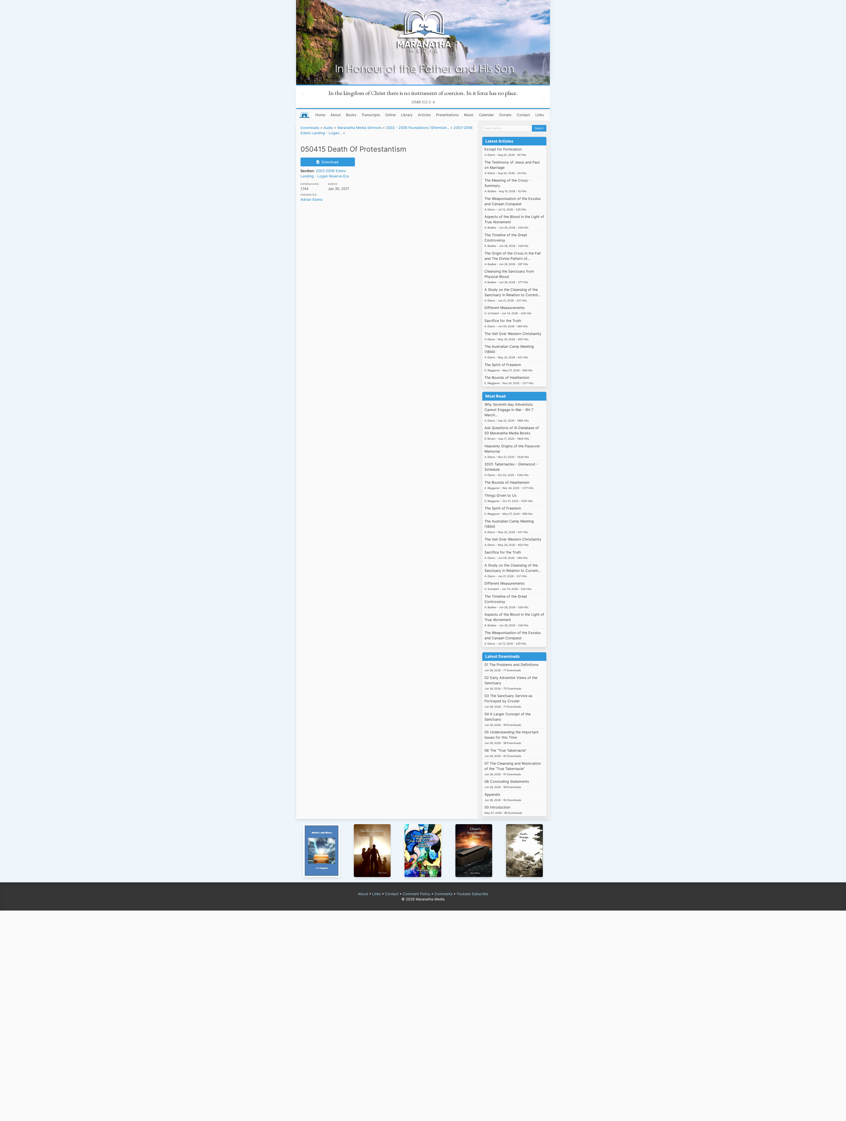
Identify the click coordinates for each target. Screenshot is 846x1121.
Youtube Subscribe (472, 894)
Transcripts (371, 115)
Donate (505, 115)
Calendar (486, 115)
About (335, 115)
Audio (328, 127)
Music (469, 115)
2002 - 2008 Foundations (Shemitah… (417, 127)
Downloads (310, 127)
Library (407, 115)
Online (390, 115)
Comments (443, 894)
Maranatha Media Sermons (359, 127)
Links (539, 115)
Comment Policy (416, 894)
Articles (424, 115)
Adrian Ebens (312, 199)
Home (320, 115)
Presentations (447, 115)
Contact (523, 115)
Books (351, 115)
